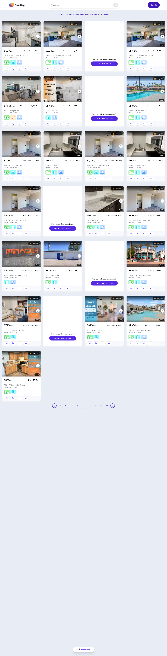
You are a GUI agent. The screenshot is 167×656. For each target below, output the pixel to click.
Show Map (85, 649)
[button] (21, 34)
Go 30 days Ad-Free (104, 64)
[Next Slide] (38, 36)
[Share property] (26, 69)
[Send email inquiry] (7, 69)
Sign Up (154, 5)
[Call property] (13, 69)
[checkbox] (19, 69)
